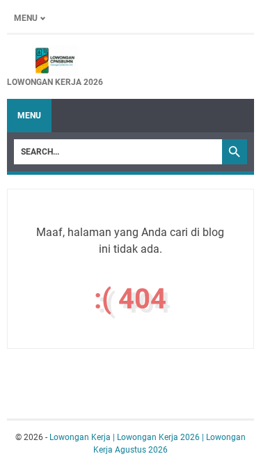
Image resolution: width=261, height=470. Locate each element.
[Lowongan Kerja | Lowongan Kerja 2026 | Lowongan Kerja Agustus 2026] (55, 60)
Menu (26, 18)
